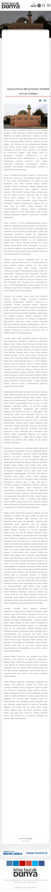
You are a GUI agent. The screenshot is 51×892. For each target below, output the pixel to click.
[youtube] (22, 863)
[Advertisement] (25, 58)
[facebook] (41, 863)
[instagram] (9, 863)
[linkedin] (16, 863)
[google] (29, 863)
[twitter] (35, 863)
